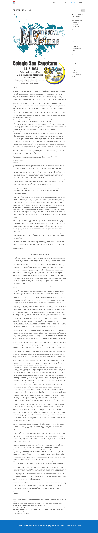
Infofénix (73, 2)
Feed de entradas (76, 72)
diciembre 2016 (75, 43)
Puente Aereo (75, 61)
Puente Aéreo (75, 24)
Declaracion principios (76, 48)
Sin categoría (75, 63)
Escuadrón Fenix (75, 26)
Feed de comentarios (76, 74)
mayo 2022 (74, 41)
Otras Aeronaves (75, 58)
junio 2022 (74, 39)
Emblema (74, 50)
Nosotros (59, 2)
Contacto (80, 2)
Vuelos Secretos (75, 22)
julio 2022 (74, 37)
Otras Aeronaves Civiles (77, 20)
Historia (73, 54)
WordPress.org (75, 76)
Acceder (73, 70)
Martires (74, 56)
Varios (66, 2)
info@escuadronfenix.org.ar (49, 526)
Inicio (54, 2)
